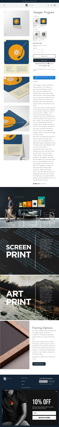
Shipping (35, 45)
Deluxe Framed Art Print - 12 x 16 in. (44, 77)
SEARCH (23, 381)
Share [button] (36, 81)
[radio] (36, 23)
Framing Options (39, 364)
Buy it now (44, 60)
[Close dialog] (56, 391)
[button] (4, 5)
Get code (51, 381)
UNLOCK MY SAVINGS (44, 418)
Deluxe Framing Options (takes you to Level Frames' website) (44, 70)
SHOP (22, 384)
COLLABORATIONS (25, 387)
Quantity (35, 48)
